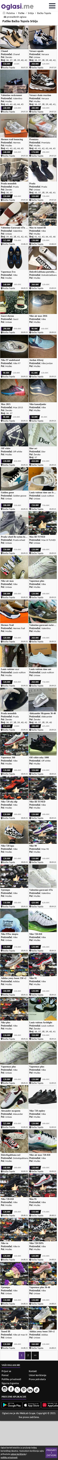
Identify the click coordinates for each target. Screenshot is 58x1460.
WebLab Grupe (27, 1413)
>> (35, 1355)
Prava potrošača (37, 1379)
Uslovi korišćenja (37, 1375)
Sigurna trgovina (10, 1383)
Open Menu (52, 5)
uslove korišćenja (18, 1454)
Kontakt (33, 1371)
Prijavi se (6, 1371)
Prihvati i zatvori (51, 1453)
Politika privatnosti (11, 1379)
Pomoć (5, 1375)
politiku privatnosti (9, 1457)
